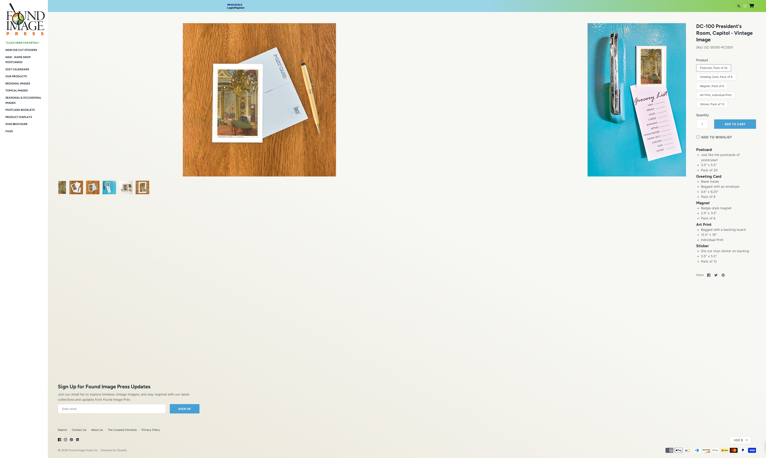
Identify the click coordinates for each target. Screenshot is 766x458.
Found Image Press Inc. (83, 450)
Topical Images (16, 90)
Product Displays (18, 117)
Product (702, 60)
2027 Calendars (17, 69)
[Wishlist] (745, 5)
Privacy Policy (151, 429)
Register (240, 7)
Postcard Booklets (20, 109)
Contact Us (79, 429)
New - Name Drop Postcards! (18, 60)
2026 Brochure (16, 124)
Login (230, 7)
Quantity (702, 115)
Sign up (184, 408)
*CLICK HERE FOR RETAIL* (22, 42)
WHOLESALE (234, 4)
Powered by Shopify (114, 450)
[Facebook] (59, 440)
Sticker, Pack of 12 (712, 104)
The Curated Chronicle (122, 429)
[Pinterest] (71, 440)
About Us (97, 429)
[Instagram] (65, 440)
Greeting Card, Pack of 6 (716, 76)
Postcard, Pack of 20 (714, 67)
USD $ (738, 440)
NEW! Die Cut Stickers (21, 50)
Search (62, 429)
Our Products (16, 76)
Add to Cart (735, 124)
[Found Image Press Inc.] (24, 17)
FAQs (9, 131)
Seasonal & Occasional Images (23, 100)
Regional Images (17, 83)
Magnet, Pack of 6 (712, 86)
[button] (66, 31)
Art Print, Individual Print (715, 95)
